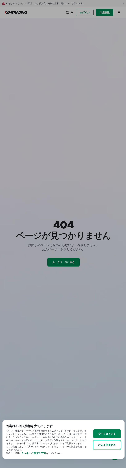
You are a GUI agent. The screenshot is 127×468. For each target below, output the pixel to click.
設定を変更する (107, 445)
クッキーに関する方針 (33, 453)
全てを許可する (107, 433)
